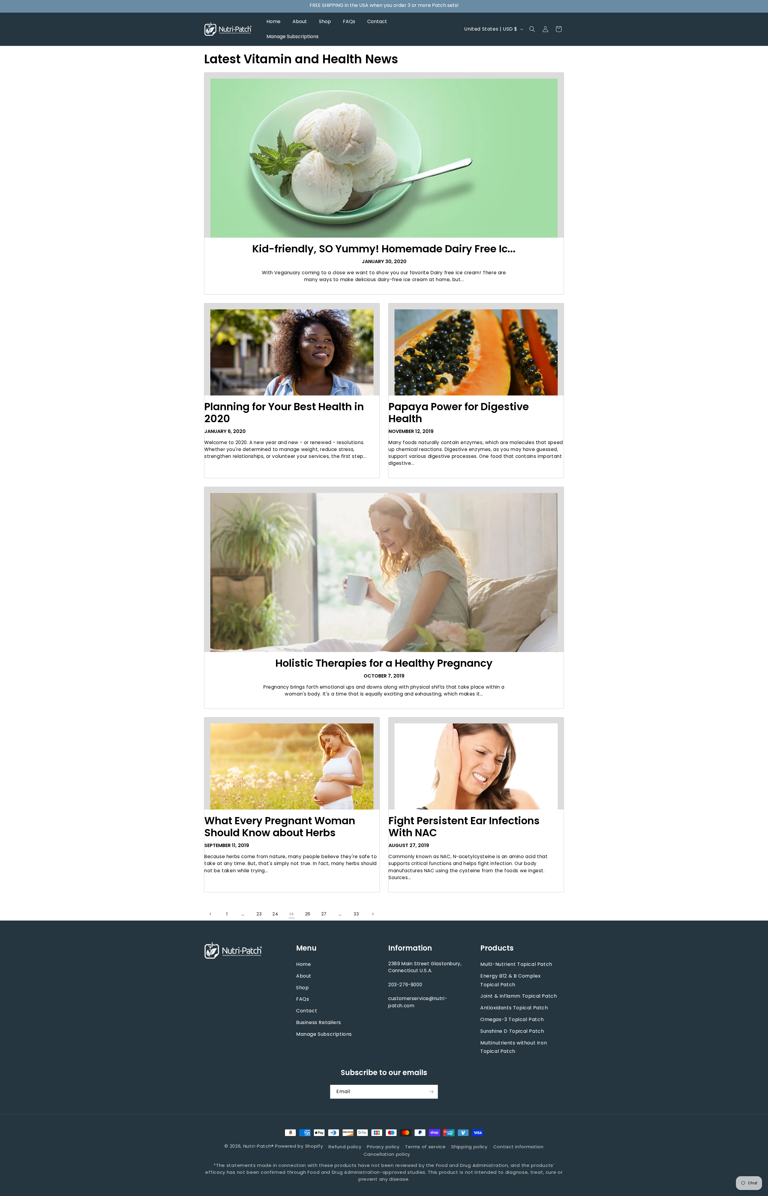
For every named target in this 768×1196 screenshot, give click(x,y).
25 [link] (291, 914)
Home (303, 964)
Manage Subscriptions (324, 1034)
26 (307, 914)
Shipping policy (469, 1146)
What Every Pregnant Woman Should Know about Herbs (279, 827)
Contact (306, 1011)
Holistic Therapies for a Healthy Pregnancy (384, 663)
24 (275, 914)
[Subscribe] (431, 1092)
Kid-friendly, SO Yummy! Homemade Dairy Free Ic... (384, 249)
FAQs (302, 999)
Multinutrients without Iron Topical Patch (513, 1047)
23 (259, 914)
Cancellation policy (387, 1154)
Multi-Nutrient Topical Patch (516, 964)
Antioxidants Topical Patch (514, 1008)
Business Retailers (318, 1022)
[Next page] (372, 914)
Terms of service (425, 1146)
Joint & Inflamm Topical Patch (518, 996)
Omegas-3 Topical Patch (512, 1019)
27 (324, 914)
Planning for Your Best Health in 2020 (284, 413)
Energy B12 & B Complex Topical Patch (510, 980)
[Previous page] (210, 914)
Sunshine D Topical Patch (512, 1031)
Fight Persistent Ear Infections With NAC (464, 827)
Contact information (518, 1146)
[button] (532, 29)
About (303, 975)
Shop (302, 987)
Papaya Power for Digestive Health (458, 413)
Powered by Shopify (299, 1146)
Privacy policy (383, 1146)
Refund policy (344, 1146)
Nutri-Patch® (258, 1146)
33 (356, 914)
